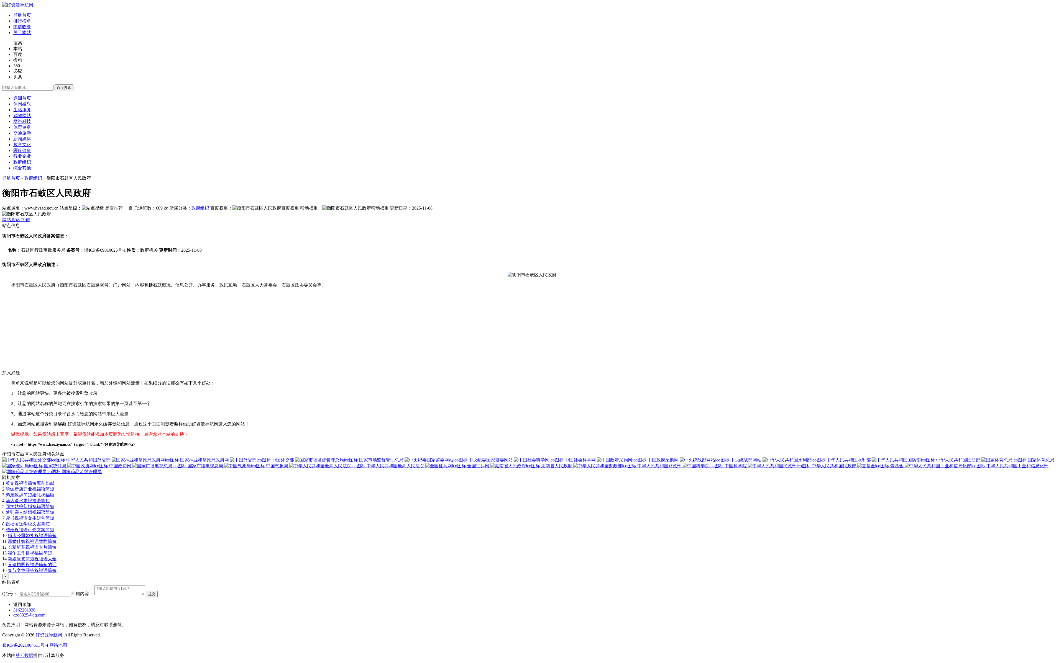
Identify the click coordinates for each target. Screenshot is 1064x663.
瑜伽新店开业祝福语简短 (30, 489)
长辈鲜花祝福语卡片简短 (32, 547)
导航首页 (11, 178)
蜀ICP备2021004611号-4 (25, 645)
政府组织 (33, 178)
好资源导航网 (48, 635)
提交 (151, 594)
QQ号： (10, 593)
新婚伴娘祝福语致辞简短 (32, 541)
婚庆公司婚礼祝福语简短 (32, 535)
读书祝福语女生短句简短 (30, 518)
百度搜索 (64, 88)
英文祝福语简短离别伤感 (30, 483)
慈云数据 (24, 655)
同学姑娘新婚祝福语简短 (30, 506)
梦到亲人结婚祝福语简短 (30, 512)
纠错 (25, 219)
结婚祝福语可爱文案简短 (30, 529)
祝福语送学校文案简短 (28, 524)
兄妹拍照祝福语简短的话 (32, 564)
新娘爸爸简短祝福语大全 (32, 558)
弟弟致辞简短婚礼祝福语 (30, 494)
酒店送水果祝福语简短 (28, 500)
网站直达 (11, 219)
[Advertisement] (168, 331)
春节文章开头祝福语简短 (32, 570)
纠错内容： (82, 593)
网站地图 (58, 645)
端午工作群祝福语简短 (30, 553)
